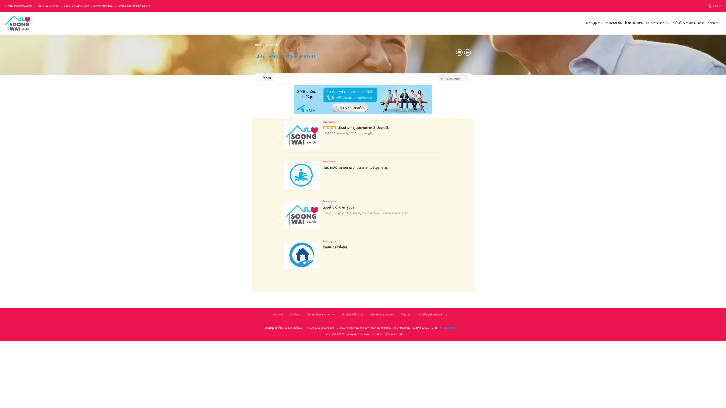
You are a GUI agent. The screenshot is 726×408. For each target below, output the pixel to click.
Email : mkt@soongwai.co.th (134, 6)
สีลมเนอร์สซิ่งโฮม (335, 247)
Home (258, 44)
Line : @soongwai (103, 6)
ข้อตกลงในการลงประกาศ (321, 314)
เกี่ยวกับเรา (295, 314)
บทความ (278, 314)
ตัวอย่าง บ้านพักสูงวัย (338, 207)
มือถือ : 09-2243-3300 (76, 6)
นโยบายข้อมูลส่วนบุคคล (382, 314)
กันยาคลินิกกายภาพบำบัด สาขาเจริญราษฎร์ (355, 168)
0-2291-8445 (448, 328)
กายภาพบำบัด (613, 23)
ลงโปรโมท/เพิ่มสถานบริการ (18, 6)
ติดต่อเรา (713, 23)
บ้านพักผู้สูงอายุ (593, 23)
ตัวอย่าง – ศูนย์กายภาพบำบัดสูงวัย (363, 128)
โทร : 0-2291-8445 (48, 6)
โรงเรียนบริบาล (634, 23)
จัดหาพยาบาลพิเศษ (657, 23)
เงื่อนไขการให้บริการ (352, 314)
